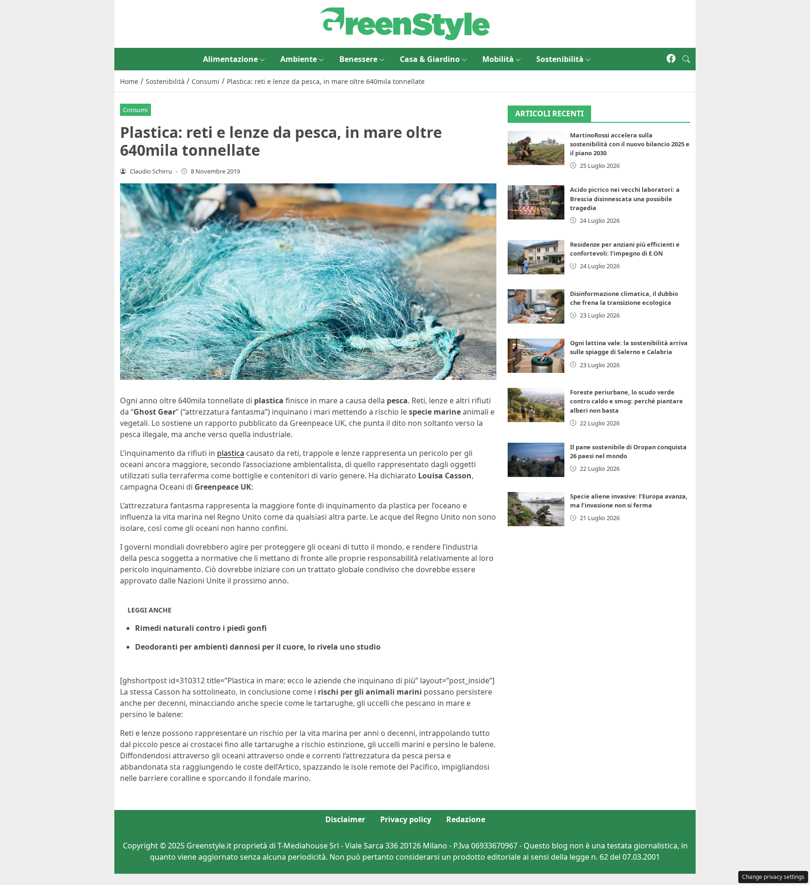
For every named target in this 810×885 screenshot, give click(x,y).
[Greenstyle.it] (405, 23)
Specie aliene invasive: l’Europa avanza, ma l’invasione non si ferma (629, 500)
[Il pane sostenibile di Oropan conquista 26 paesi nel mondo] (536, 460)
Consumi (135, 110)
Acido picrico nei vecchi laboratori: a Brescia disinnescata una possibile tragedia (625, 198)
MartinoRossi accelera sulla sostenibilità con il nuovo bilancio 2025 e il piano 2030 (630, 144)
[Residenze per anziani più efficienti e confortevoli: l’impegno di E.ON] (536, 257)
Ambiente (298, 59)
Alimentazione (230, 59)
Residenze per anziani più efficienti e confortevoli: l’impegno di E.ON (625, 248)
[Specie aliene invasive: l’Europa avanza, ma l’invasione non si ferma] (536, 509)
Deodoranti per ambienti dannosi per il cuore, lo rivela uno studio (258, 647)
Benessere (358, 59)
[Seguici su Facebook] (671, 59)
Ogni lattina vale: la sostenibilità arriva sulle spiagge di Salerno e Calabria (629, 347)
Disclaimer (345, 819)
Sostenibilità (560, 59)
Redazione (465, 819)
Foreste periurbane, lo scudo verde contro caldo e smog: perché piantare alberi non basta (626, 401)
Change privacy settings (773, 877)
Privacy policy (405, 819)
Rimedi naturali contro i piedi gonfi (201, 628)
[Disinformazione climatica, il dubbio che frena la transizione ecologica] (536, 306)
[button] (686, 59)
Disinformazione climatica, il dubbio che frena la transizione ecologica (624, 298)
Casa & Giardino (430, 59)
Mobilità (498, 59)
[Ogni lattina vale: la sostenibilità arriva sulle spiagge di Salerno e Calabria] (536, 356)
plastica (230, 453)
